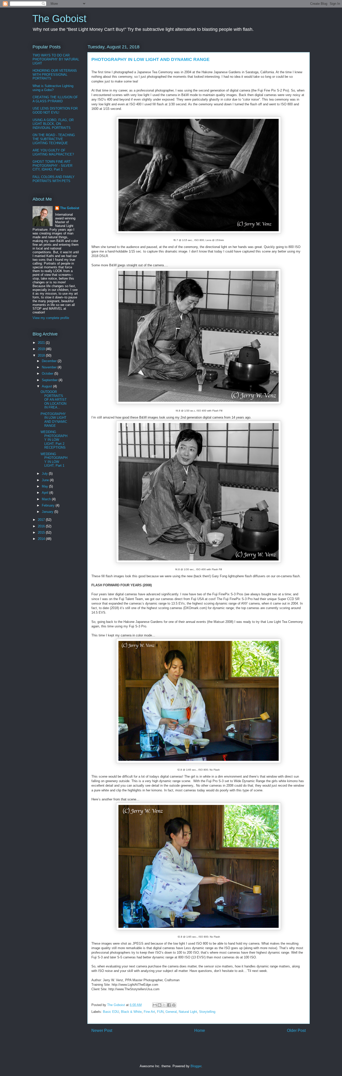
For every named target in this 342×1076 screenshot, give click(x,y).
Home (199, 1030)
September (50, 380)
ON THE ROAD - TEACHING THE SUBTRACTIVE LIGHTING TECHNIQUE (54, 139)
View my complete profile (51, 318)
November (50, 367)
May (45, 486)
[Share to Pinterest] (173, 1005)
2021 (42, 343)
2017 (42, 520)
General (171, 1012)
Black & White (131, 1012)
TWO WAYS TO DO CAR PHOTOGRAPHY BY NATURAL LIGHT (56, 59)
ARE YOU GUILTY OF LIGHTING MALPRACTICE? (53, 152)
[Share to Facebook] (169, 1005)
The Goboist (59, 18)
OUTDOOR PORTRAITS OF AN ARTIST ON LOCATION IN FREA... (54, 399)
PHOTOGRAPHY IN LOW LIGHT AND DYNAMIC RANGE (54, 420)
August (47, 386)
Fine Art (149, 1012)
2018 (42, 355)
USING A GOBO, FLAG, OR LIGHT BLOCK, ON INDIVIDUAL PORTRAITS (53, 124)
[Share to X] (164, 1005)
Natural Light (188, 1012)
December (50, 361)
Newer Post (101, 1030)
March (47, 499)
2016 (42, 526)
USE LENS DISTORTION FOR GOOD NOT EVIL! (55, 110)
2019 (42, 349)
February (49, 505)
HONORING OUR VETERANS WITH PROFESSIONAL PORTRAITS (55, 74)
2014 (42, 539)
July (45, 473)
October (48, 373)
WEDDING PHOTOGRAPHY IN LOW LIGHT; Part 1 (54, 460)
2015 (42, 532)
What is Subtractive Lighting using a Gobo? (53, 88)
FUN (160, 1012)
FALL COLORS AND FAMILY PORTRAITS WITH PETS (54, 179)
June (46, 480)
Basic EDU (111, 1012)
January (48, 512)
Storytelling (207, 1012)
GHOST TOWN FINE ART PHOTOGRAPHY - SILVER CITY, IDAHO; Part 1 (52, 165)
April (45, 492)
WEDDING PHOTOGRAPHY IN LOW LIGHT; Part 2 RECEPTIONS (54, 439)
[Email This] (154, 1005)
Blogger (196, 1066)
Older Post (296, 1030)
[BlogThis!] (159, 1005)
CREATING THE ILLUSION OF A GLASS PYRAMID (55, 99)
